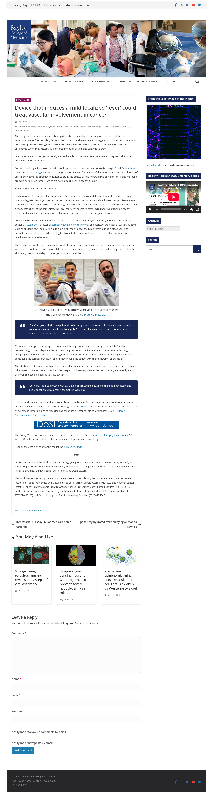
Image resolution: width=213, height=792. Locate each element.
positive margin (22, 130)
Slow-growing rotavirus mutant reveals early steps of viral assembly (31, 577)
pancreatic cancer (121, 126)
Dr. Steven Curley (86, 406)
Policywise (99, 81)
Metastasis (107, 126)
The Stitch (121, 81)
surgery (40, 172)
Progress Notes (147, 81)
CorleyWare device (26, 126)
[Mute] (191, 209)
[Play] (150, 209)
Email (16, 695)
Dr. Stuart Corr (30, 224)
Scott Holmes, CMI (95, 314)
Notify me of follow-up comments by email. (39, 732)
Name (16, 679)
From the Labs (154, 165)
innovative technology (90, 126)
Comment (19, 633)
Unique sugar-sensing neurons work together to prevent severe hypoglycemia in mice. (73, 582)
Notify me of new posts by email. (32, 743)
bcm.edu (171, 81)
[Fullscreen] (197, 209)
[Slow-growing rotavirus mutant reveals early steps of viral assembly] (31, 547)
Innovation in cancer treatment (64, 126)
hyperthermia (42, 126)
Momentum (48, 81)
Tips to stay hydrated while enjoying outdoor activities (107, 524)
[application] (173, 197)
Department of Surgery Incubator (107, 435)
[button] (57, 81)
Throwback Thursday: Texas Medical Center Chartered (44, 524)
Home (32, 81)
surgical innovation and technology (70, 224)
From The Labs (74, 81)
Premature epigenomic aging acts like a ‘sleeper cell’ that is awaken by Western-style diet (121, 580)
